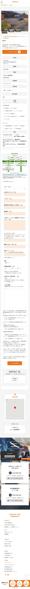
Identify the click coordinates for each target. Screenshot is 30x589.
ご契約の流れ (8, 555)
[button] (15, 408)
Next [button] (27, 21)
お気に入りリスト (9, 532)
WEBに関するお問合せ (10, 524)
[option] (14, 21)
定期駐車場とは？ (9, 553)
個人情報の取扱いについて (11, 571)
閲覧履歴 (7, 534)
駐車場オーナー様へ (9, 557)
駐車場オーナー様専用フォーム (12, 527)
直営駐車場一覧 (8, 567)
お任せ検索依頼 (8, 522)
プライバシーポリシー (10, 564)
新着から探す (8, 543)
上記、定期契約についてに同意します (14, 338)
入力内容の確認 (14, 363)
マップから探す (8, 541)
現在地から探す (8, 545)
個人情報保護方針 (9, 569)
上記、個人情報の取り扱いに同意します (14, 329)
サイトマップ (8, 562)
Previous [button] (2, 21)
